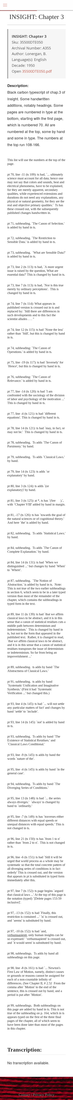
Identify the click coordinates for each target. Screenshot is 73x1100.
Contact (24, 1095)
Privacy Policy (43, 1095)
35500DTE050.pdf (37, 71)
